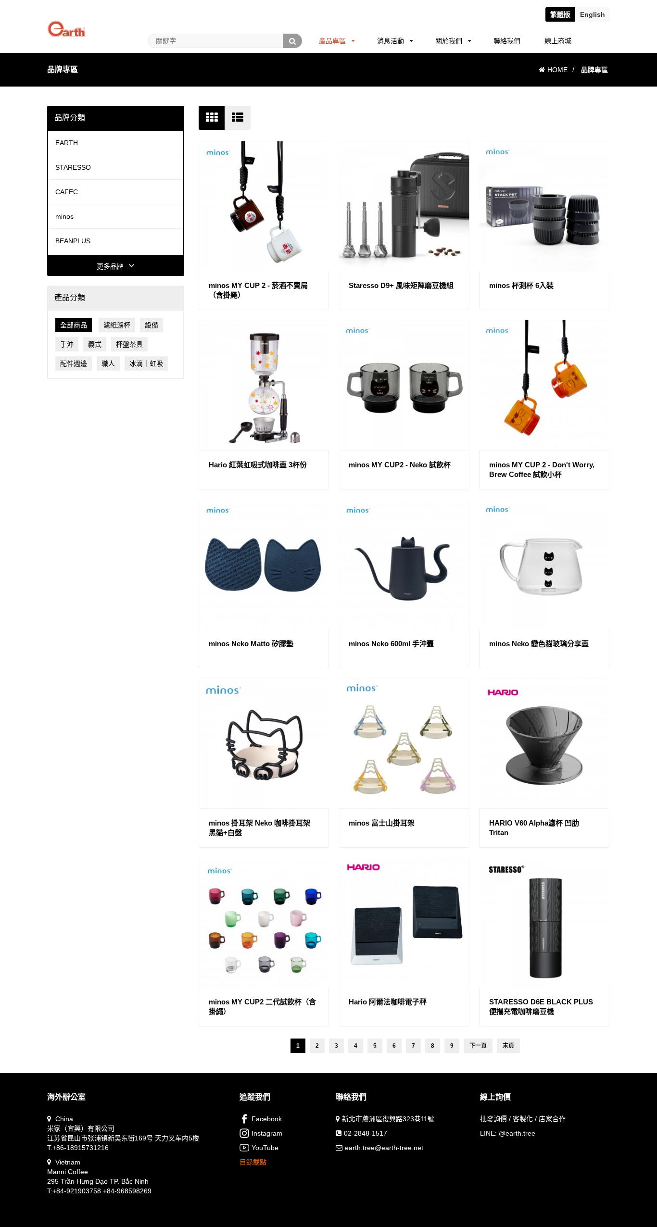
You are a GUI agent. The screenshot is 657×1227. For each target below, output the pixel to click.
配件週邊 (73, 363)
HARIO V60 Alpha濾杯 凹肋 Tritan (534, 828)
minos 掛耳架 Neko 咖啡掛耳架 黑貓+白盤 (259, 828)
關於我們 (448, 41)
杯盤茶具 (129, 344)
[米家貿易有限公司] (66, 17)
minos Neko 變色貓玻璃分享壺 (539, 643)
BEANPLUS (72, 241)
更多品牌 (110, 266)
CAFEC (66, 192)
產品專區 (332, 41)
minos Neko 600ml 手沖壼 (391, 643)
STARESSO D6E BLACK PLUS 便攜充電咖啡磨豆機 (541, 1006)
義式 (94, 344)
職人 (108, 363)
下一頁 (478, 1045)
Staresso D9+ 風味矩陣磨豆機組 (401, 285)
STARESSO (73, 167)
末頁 (508, 1045)
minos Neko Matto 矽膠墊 (251, 643)
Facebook (267, 1119)
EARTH (66, 143)
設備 (151, 325)
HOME (557, 70)
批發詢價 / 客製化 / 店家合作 (523, 1119)
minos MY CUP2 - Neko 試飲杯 (400, 465)
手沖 (67, 344)
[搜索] (292, 41)
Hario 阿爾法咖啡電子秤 (388, 1002)
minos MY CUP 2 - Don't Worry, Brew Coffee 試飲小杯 (541, 469)
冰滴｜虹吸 (146, 363)
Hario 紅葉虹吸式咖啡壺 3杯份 (258, 465)
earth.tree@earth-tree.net (384, 1148)
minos (64, 216)
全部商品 (73, 325)
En (592, 14)
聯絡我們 (506, 41)
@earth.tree (517, 1133)
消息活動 (390, 41)
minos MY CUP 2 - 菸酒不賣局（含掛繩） (258, 290)
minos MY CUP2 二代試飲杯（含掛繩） (262, 1006)
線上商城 (557, 41)
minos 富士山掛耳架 (382, 823)
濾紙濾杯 (116, 325)
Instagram (267, 1133)
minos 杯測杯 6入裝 (521, 285)
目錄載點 (253, 1162)
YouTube (265, 1148)
